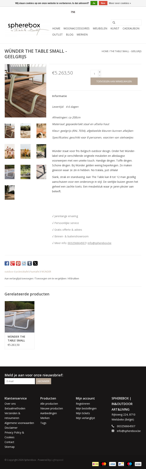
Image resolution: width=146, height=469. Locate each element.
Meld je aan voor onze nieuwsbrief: (34, 375)
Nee (103, 3)
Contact (9, 442)
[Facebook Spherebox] (132, 375)
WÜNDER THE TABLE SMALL (16, 338)
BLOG (69, 34)
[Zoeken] (114, 22)
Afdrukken (73, 278)
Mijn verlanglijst (85, 418)
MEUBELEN (100, 28)
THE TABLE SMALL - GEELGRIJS (125, 51)
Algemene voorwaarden (19, 423)
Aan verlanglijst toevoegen (19, 278)
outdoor (9, 271)
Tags (43, 423)
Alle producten (49, 403)
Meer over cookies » (120, 3)
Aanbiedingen (48, 413)
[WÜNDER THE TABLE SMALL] (20, 316)
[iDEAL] (95, 463)
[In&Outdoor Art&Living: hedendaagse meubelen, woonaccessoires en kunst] (28, 28)
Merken (82, 34)
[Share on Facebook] (7, 263)
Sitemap (10, 447)
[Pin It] (18, 263)
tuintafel (35, 271)
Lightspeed (57, 460)
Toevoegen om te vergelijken (51, 278)
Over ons (10, 403)
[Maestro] (129, 463)
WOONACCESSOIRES (76, 28)
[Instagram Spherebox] (138, 375)
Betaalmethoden (15, 408)
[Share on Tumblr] (29, 263)
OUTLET (57, 34)
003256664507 (77, 243)
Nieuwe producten (51, 408)
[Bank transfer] (137, 463)
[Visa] (112, 463)
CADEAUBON (131, 28)
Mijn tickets (83, 413)
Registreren (83, 403)
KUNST (114, 28)
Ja (94, 3)
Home (56, 28)
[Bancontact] (121, 463)
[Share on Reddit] (24, 263)
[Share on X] (35, 263)
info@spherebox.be (99, 243)
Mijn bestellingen (86, 408)
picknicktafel (22, 271)
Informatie (59, 96)
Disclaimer (11, 427)
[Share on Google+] (12, 263)
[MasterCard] (103, 463)
